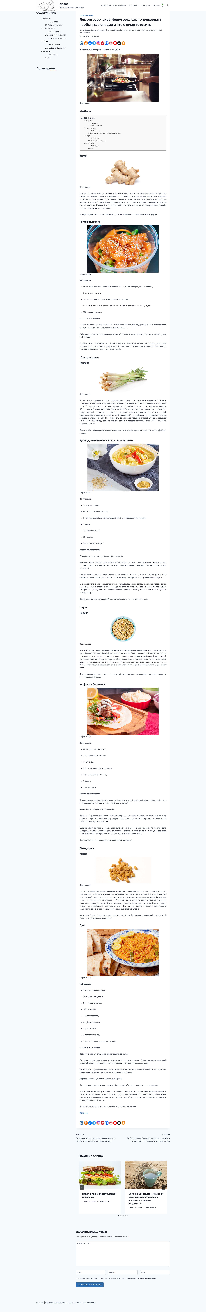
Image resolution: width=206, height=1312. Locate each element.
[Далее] (163, 1187)
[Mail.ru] (81, 43)
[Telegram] (94, 43)
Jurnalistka (85, 36)
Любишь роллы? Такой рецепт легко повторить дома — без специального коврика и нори (148, 1138)
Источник (84, 1113)
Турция (97, 138)
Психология (106, 5)
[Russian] (163, 5)
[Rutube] (119, 43)
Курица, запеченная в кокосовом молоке (105, 133)
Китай (96, 123)
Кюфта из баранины (97, 140)
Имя (79, 1272)
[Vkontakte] (90, 43)
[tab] (118, 1215)
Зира (88, 136)
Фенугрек (90, 143)
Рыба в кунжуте (96, 125)
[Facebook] (107, 43)
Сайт (143, 1272)
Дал (91, 148)
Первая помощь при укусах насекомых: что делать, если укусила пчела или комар (95, 1138)
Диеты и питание (86, 15)
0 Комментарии (104, 1201)
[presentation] (100, 1175)
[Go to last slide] (82, 1187)
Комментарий (84, 1243)
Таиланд (97, 131)
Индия (97, 146)
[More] (123, 43)
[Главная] (80, 30)
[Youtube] (115, 43)
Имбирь (89, 121)
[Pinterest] (102, 43)
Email (112, 1272)
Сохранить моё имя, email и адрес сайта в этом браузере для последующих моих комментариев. (117, 1278)
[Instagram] (98, 43)
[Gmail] (111, 43)
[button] (167, 5)
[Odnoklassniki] (86, 43)
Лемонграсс (91, 128)
